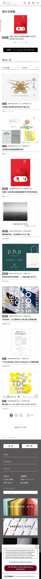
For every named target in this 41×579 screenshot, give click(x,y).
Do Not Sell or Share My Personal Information (20, 568)
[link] (20, 27)
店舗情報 (24, 476)
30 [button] (28, 415)
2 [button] (16, 415)
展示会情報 (24, 483)
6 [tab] (23, 42)
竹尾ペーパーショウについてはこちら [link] (20, 50)
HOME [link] (4, 437)
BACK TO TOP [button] (20, 427)
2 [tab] (18, 42)
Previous (14, 42)
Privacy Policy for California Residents (20, 562)
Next (26, 42)
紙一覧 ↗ (11, 446)
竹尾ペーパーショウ (27, 479)
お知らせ (6, 476)
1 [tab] (17, 42)
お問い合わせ (7, 483)
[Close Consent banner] (37, 546)
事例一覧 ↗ (30, 446)
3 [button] (20, 415)
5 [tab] (22, 42)
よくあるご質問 (8, 479)
